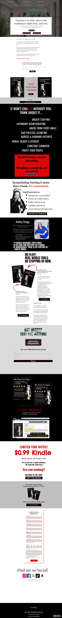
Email (27, 527)
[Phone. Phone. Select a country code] (28, 532)
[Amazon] (42, 576)
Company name (28, 523)
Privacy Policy (30, 616)
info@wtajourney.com (36, 580)
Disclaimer (37, 616)
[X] (33, 576)
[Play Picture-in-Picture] (48, 437)
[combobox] (34, 537)
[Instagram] (24, 576)
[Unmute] (13, 437)
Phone (27, 531)
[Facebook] (29, 576)
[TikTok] (38, 576)
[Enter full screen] (49, 437)
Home (26, 612)
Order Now (41, 612)
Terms (34, 616)
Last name (27, 519)
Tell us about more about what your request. (32, 550)
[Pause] (12, 437)
